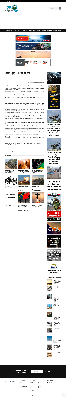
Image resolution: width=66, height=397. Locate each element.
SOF (18, 30)
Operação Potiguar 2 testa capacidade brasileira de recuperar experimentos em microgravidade (57, 306)
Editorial (59, 30)
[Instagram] (9, 1)
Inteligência (44, 30)
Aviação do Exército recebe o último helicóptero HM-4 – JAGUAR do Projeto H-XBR (57, 330)
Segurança (30, 30)
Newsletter (55, 30)
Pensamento (49, 30)
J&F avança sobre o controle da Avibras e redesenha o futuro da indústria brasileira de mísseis (57, 288)
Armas (21, 30)
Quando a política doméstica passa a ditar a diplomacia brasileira (37, 171)
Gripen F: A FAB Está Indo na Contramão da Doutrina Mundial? (57, 281)
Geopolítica (25, 30)
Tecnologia (39, 30)
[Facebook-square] (5, 1)
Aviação (12, 30)
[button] (12, 151)
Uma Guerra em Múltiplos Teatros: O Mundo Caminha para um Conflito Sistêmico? (24, 171)
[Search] (60, 8)
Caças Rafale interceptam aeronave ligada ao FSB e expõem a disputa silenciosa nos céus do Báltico (57, 339)
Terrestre (8, 30)
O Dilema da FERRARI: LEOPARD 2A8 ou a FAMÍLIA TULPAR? (57, 323)
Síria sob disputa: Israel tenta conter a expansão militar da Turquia (57, 353)
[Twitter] (7, 1)
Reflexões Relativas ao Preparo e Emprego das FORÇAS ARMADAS (9, 171)
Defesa (34, 30)
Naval (16, 30)
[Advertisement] (33, 19)
